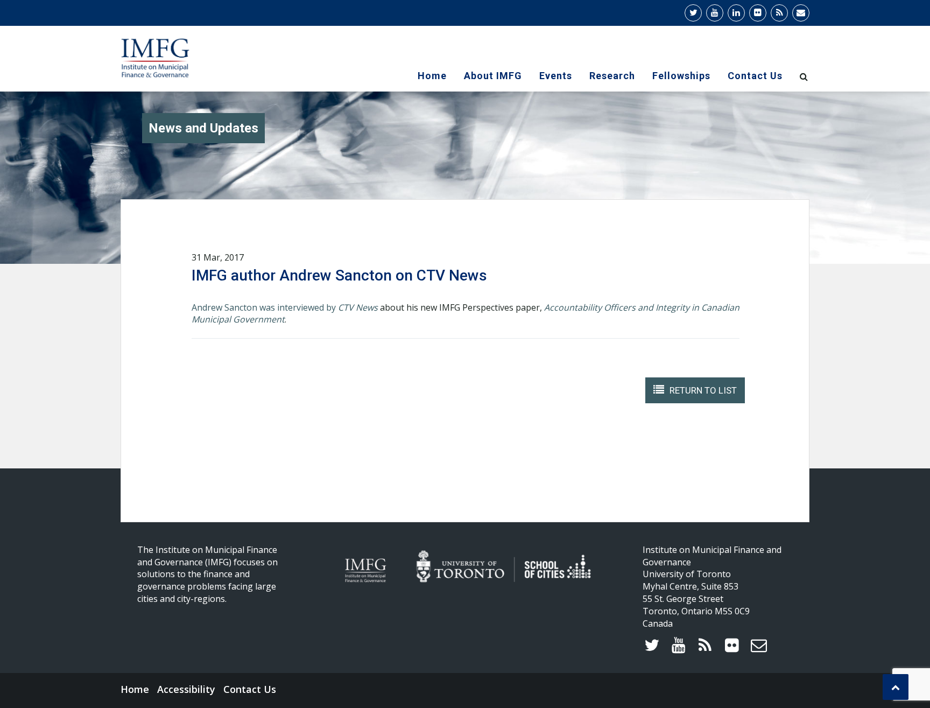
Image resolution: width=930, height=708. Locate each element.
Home (432, 75)
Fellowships (681, 75)
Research (612, 75)
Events (555, 75)
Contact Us (755, 75)
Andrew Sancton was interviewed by (285, 307)
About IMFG (493, 75)
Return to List (703, 390)
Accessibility (186, 689)
